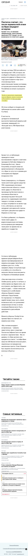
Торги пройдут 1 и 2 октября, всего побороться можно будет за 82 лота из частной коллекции (13, 469)
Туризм (3, 417)
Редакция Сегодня (6, 62)
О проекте (5, 548)
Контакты (22, 548)
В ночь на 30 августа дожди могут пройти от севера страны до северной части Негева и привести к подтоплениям (12, 457)
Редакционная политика (14, 548)
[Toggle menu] (25, 2)
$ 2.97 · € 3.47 (24, 5)
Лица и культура (6, 463)
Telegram (11, 545)
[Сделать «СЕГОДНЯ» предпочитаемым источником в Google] (22, 65)
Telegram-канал (16, 99)
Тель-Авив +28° (13, 5)
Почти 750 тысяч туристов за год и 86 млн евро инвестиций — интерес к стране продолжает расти (12, 423)
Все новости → (5, 494)
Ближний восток (6, 382)
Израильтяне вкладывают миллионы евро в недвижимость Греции (13, 420)
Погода (3, 450)
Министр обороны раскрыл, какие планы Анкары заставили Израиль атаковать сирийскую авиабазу (12, 389)
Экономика (4, 428)
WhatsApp (16, 545)
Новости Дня (5, 18)
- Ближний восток (14, 18)
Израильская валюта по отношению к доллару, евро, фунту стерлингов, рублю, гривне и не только (12, 435)
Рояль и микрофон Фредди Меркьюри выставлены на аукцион (12, 465)
